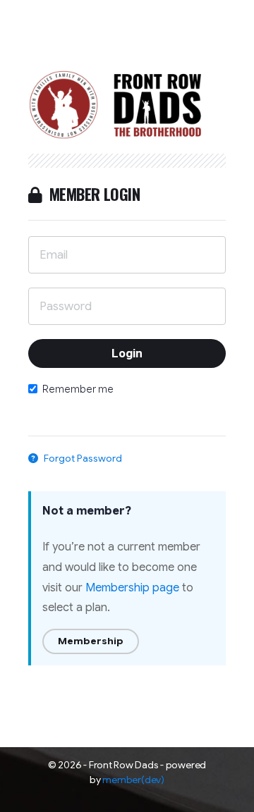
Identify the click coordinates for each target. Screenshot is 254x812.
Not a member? (86, 511)
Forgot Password (82, 458)
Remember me (78, 389)
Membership (90, 641)
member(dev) (133, 779)
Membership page (132, 588)
